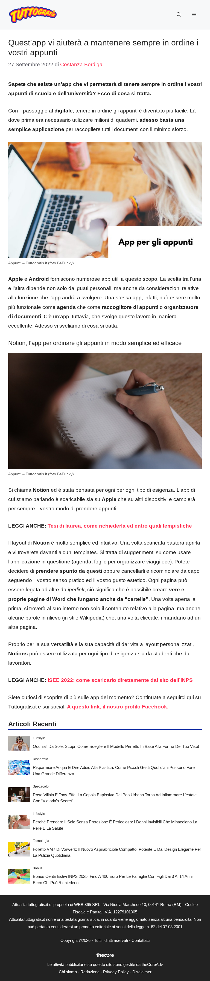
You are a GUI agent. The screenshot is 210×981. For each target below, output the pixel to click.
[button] (178, 15)
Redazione (90, 972)
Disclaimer (141, 972)
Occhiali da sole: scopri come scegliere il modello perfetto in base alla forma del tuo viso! (116, 746)
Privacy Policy (116, 972)
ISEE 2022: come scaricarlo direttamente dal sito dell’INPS (120, 680)
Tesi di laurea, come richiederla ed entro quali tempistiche (120, 526)
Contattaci (141, 940)
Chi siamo (68, 972)
